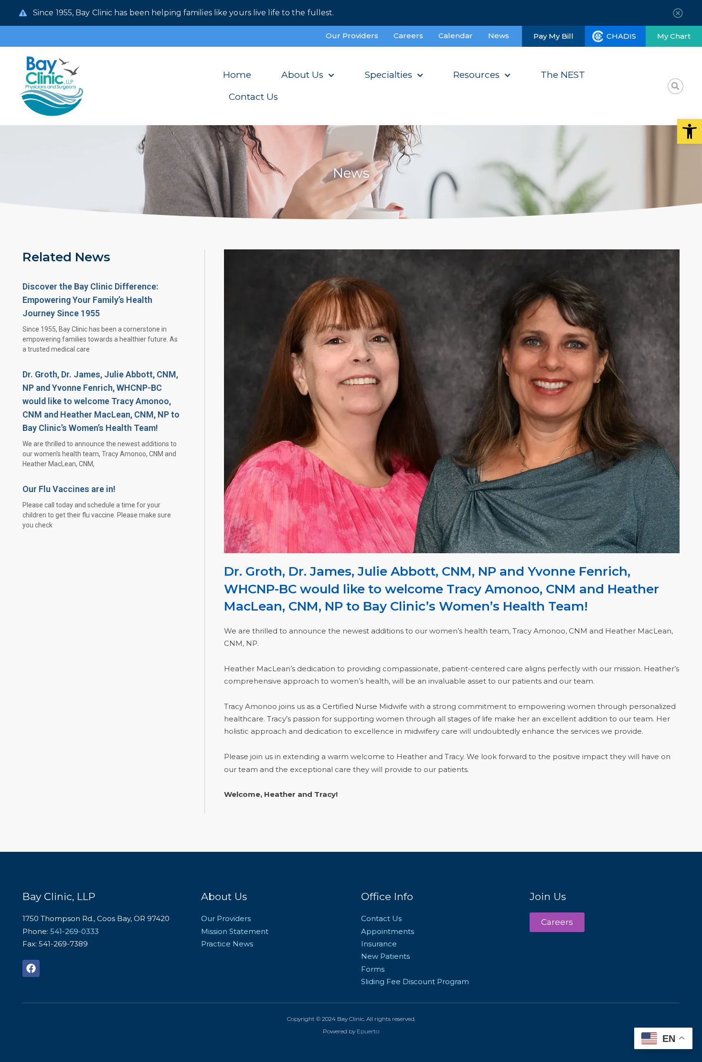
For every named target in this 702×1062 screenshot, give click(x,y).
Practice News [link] (227, 943)
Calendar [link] (455, 35)
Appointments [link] (387, 931)
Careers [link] (408, 35)
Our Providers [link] (352, 35)
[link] (689, 131)
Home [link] (237, 74)
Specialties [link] (388, 74)
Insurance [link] (379, 943)
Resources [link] (476, 74)
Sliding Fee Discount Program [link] (415, 981)
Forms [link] (372, 969)
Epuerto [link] (368, 1031)
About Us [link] (302, 74)
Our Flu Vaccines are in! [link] (69, 489)
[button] (675, 86)
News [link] (498, 35)
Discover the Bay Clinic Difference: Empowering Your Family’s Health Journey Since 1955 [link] (90, 299)
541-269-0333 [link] (74, 931)
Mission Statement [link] (234, 931)
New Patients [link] (385, 956)
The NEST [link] (563, 74)
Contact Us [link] (253, 96)
